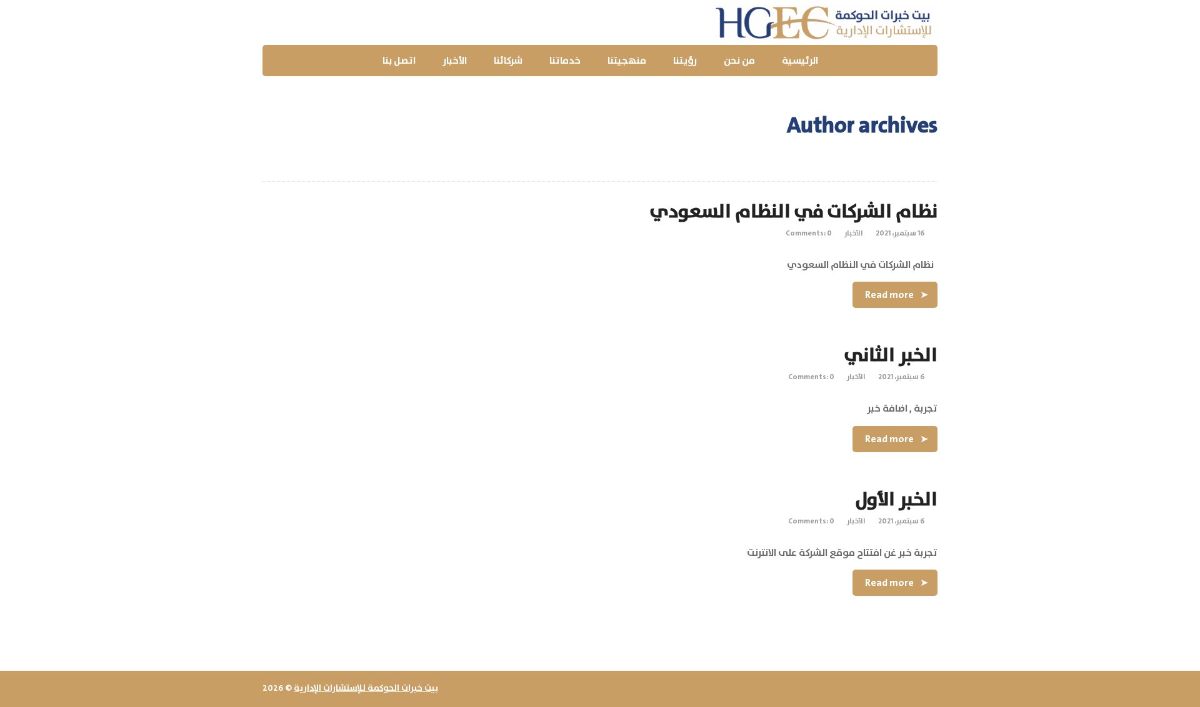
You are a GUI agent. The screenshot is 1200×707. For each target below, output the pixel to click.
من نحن (739, 60)
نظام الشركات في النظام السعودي (794, 212)
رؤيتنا (685, 60)
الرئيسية (800, 60)
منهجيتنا (627, 60)
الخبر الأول (897, 500)
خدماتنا (565, 60)
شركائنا (508, 60)
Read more (889, 295)
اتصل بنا (399, 60)
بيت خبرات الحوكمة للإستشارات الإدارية (366, 688)
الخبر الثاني (891, 355)
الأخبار (454, 60)
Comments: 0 (809, 233)
